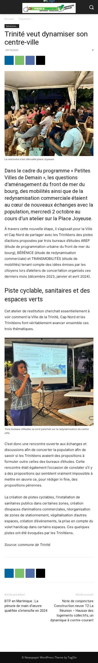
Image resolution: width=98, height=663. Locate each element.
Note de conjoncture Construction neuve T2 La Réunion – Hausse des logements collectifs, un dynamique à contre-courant (71, 610)
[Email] (40, 60)
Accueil (9, 19)
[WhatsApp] (19, 60)
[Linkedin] (9, 60)
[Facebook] (30, 60)
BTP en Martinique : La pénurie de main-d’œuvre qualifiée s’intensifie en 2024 (26, 606)
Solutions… (25, 19)
